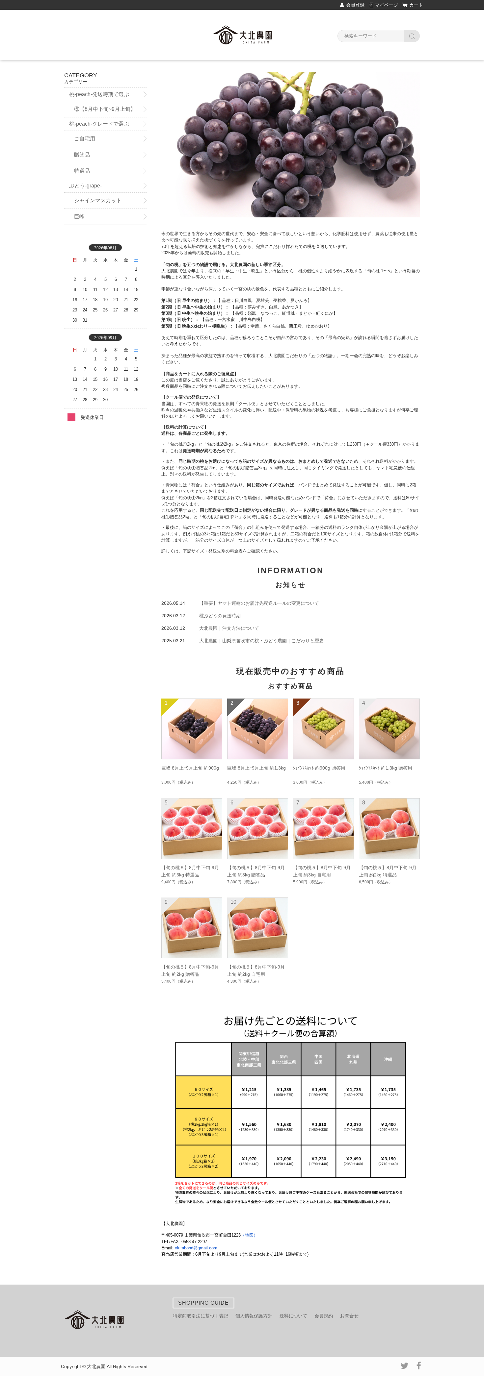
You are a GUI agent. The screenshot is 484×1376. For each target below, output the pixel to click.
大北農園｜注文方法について (229, 628)
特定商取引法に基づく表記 (200, 1315)
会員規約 (323, 1315)
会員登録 (355, 5)
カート (416, 5)
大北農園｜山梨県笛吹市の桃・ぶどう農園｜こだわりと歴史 (261, 640)
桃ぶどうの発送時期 (220, 615)
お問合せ (349, 1315)
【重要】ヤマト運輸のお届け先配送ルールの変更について (259, 603)
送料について (293, 1315)
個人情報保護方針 (253, 1315)
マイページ (386, 5)
